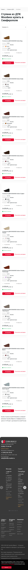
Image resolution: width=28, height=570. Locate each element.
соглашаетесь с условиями (7, 564)
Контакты (19, 524)
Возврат (19, 531)
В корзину (8, 62)
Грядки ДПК (11, 527)
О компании (19, 522)
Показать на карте (8, 498)
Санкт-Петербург (21, 470)
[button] (24, 487)
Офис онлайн (20, 533)
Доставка (19, 526)
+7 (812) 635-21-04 (21, 475)
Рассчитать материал (20, 62)
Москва (8, 469)
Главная (3, 9)
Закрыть (25, 568)
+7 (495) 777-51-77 (9, 472)
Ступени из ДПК (10, 9)
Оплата (18, 529)
